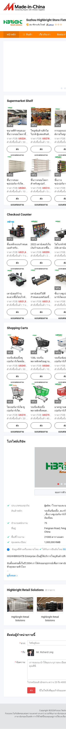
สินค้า (29, 34)
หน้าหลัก (11, 34)
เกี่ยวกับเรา (44, 34)
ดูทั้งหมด (11, 550)
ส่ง (31, 665)
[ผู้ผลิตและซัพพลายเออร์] (24, 7)
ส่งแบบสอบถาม (17, 125)
